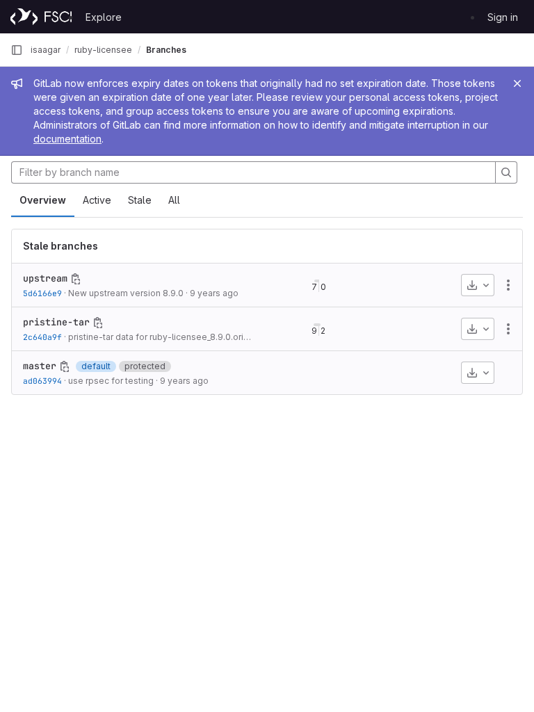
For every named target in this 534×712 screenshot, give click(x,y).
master (39, 365)
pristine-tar (56, 322)
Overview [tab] (42, 200)
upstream (45, 278)
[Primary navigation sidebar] (17, 50)
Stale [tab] (140, 200)
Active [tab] (97, 200)
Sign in (502, 17)
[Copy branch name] (75, 278)
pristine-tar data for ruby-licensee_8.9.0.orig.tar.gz (170, 337)
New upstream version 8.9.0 (126, 293)
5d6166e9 (42, 293)
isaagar (45, 49)
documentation (67, 139)
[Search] (506, 172)
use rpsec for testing (111, 380)
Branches (166, 49)
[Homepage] (41, 17)
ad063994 (42, 380)
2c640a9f (42, 337)
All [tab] (174, 200)
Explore (104, 17)
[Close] (517, 83)
